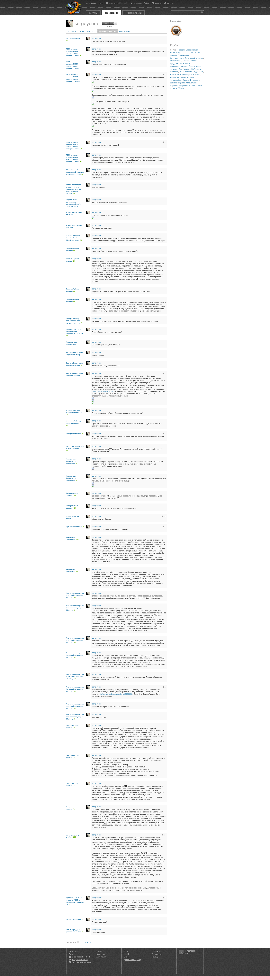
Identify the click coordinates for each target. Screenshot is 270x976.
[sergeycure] (69, 23)
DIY (180, 64)
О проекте (156, 951)
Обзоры (173, 55)
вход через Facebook (118, 3)
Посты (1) (91, 31)
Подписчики (124, 31)
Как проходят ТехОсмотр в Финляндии (71, 461)
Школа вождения (177, 83)
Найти (202, 12)
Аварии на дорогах (178, 77)
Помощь (155, 957)
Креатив (186, 61)
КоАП (126, 954)
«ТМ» (187, 953)
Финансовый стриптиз (194, 58)
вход (101, 3)
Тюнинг (181, 88)
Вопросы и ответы (187, 85)
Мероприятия (175, 61)
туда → (88, 942)
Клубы (93, 12)
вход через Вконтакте (164, 3)
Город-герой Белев (73, 433)
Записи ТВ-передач (191, 80)
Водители (111, 12)
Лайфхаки (174, 74)
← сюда (71, 942)
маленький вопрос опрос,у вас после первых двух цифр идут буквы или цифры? (73, 189)
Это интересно (185, 72)
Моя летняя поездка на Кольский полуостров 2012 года (75, 595)
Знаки (126, 957)
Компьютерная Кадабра (190, 74)
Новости (181, 50)
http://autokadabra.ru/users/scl (103, 392)
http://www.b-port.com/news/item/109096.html (116, 694)
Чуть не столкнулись (74, 526)
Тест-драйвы (195, 52)
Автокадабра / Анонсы (179, 52)
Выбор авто (196, 69)
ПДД (126, 951)
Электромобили (177, 58)
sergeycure (86, 23)
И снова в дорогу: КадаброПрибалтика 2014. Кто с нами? (74, 238)
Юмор (198, 66)
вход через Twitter (141, 3)
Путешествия (183, 55)
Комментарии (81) (108, 31)
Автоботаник (191, 83)
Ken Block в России (73, 919)
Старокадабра (192, 50)
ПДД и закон (198, 72)
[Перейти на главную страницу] (74, 7)
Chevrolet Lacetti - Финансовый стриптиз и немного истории (75, 172)
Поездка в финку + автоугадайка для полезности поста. (73, 321)
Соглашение (157, 954)
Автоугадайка (176, 69)
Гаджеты (186, 69)
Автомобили (134, 12)
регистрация (91, 3)
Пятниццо (174, 72)
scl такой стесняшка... (74, 38)
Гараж (81, 31)
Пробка (192, 66)
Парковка (174, 85)
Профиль (72, 31)
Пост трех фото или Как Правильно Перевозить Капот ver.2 (75, 331)
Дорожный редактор (132, 960)
